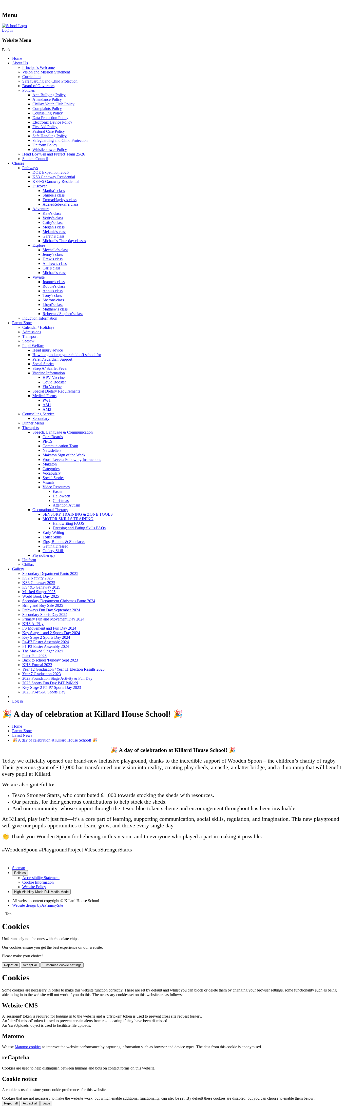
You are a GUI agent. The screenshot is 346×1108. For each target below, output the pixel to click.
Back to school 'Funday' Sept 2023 (50, 660)
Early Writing (53, 532)
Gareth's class (53, 236)
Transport (29, 336)
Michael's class (54, 272)
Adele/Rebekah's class (60, 204)
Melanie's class (54, 231)
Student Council (35, 159)
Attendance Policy (47, 99)
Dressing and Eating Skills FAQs (79, 528)
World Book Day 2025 (40, 596)
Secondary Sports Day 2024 (44, 614)
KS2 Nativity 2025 (37, 578)
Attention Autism (66, 505)
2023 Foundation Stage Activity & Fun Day (57, 678)
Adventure (40, 209)
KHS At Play (33, 623)
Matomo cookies (28, 1047)
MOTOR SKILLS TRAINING (68, 519)
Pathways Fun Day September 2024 (51, 610)
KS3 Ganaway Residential (53, 177)
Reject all (11, 965)
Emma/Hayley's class (59, 200)
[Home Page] (14, 26)
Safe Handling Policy (49, 136)
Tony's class (52, 295)
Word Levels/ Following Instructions (72, 459)
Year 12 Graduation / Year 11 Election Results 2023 (63, 669)
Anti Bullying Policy (49, 95)
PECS (47, 441)
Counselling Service (38, 414)
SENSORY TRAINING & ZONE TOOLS (78, 514)
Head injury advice (47, 350)
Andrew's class (55, 263)
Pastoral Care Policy (48, 131)
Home (17, 58)
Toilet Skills (52, 537)
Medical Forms (44, 396)
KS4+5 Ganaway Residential (55, 181)
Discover (39, 186)
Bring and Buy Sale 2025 (42, 605)
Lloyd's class (53, 304)
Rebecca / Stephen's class (63, 314)
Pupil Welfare (33, 345)
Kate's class (52, 213)
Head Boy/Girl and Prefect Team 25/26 (53, 154)
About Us (20, 63)
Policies (28, 90)
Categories (51, 468)
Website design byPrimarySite (37, 905)
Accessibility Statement (41, 878)
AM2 (47, 409)
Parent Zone (22, 323)
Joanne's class (54, 282)
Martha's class (54, 190)
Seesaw (28, 341)
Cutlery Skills (53, 551)
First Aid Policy (44, 127)
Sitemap (18, 868)
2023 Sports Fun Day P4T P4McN (50, 683)
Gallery (18, 569)
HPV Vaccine (54, 377)
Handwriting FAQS (68, 523)
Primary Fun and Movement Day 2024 (53, 619)
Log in (7, 30)
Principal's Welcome (38, 67)
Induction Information (39, 318)
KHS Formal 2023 (37, 665)
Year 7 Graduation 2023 (41, 674)
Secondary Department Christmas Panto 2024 (58, 601)
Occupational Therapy (50, 510)
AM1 (47, 405)
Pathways (30, 168)
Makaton (50, 464)
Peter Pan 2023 (34, 655)
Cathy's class (53, 222)
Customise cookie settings (62, 965)
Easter (58, 491)
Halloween (61, 496)
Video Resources (56, 487)
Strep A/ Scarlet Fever (50, 368)
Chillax (28, 564)
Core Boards (53, 437)
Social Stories (43, 364)
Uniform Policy (44, 145)
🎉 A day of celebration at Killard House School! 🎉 (54, 740)
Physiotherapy (43, 555)
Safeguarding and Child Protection (50, 81)
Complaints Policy (47, 108)
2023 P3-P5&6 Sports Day (43, 692)
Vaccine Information (48, 373)
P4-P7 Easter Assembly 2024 (45, 642)
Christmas (61, 500)
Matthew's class (55, 309)
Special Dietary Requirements (56, 391)
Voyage (38, 277)
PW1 (47, 400)
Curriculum (31, 76)
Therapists (30, 427)
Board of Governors (38, 86)
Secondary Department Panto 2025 (50, 573)
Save (46, 1103)
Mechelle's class (55, 250)
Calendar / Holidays (38, 327)
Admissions (31, 332)
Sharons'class (53, 300)
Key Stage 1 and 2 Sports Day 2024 (51, 633)
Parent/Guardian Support (52, 359)
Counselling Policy (47, 113)
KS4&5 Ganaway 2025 (41, 587)
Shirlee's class (54, 195)
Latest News (22, 735)
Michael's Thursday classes (64, 241)
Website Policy (34, 887)
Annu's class (53, 291)
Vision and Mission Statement (46, 72)
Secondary (40, 418)
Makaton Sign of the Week (64, 455)
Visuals (48, 482)
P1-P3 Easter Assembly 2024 (45, 646)
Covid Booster (54, 382)
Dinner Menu (33, 423)
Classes (18, 163)
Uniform (29, 560)
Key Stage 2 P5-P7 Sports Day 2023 (51, 687)
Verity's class (53, 218)
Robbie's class (54, 286)
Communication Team (60, 446)
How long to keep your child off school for (66, 355)
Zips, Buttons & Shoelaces (64, 541)
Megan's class (54, 227)
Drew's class (53, 259)
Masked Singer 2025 (38, 592)
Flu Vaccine (52, 386)
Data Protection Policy (50, 117)
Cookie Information (38, 882)
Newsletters (52, 450)
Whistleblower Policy (49, 149)
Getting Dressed (55, 546)
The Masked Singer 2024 (42, 651)
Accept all (30, 965)
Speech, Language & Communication (62, 432)
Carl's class (51, 268)
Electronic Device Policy (52, 122)
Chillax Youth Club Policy (53, 104)
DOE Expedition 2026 (50, 172)
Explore (38, 245)
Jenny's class (53, 254)
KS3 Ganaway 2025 (38, 582)
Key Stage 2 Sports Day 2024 (46, 637)
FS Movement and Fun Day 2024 (49, 628)
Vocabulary (52, 473)
